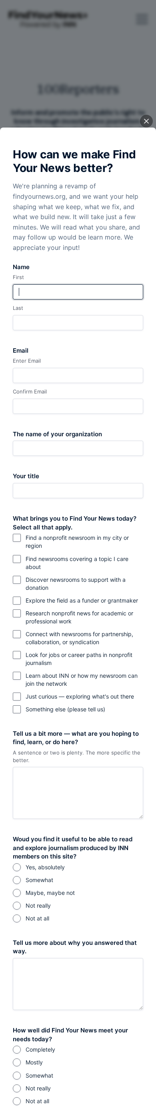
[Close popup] (146, 121)
